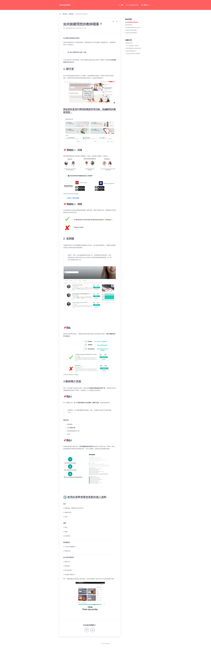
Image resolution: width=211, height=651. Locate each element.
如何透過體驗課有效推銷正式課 (133, 48)
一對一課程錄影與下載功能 (132, 45)
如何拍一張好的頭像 (73, 198)
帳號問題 (71, 14)
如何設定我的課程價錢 (131, 30)
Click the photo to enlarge (70, 193)
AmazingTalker (65, 5)
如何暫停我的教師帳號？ (131, 32)
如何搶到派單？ (129, 43)
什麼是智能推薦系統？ (131, 51)
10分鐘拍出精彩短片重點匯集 (132, 53)
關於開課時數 (128, 25)
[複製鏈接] (116, 21)
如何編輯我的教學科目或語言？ (133, 27)
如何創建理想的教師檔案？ (82, 14)
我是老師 (65, 14)
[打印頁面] (113, 21)
